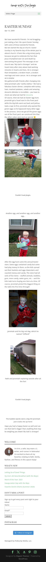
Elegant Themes (22, 556)
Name (7, 505)
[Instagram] (35, 552)
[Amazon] (24, 552)
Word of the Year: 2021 (14, 479)
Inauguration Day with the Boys (17, 483)
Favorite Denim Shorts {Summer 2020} (20, 487)
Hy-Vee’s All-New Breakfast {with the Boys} (21, 476)
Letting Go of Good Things (15, 472)
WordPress (23, 559)
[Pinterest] (29, 552)
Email (7, 510)
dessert (29, 95)
